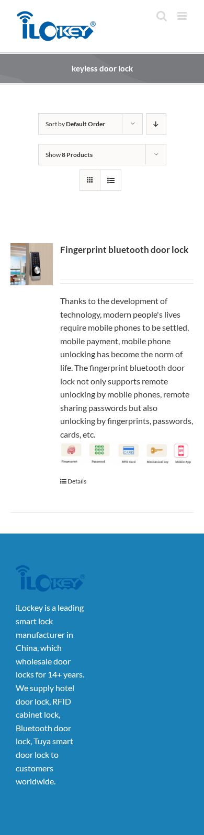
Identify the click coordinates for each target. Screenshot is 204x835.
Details (76, 481)
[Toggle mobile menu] (182, 15)
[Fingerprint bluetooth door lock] (31, 264)
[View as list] (110, 180)
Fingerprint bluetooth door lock (124, 249)
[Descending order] (156, 124)
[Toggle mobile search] (161, 15)
